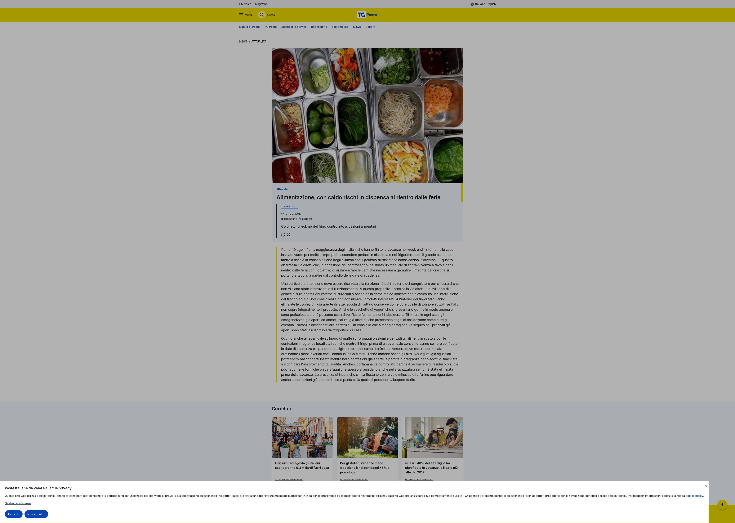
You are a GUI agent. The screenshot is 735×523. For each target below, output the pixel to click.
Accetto (14, 514)
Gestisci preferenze (18, 503)
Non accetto (36, 514)
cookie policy (694, 496)
